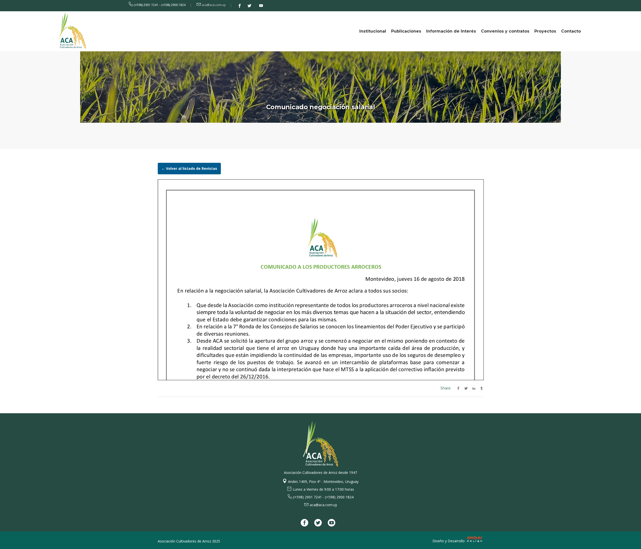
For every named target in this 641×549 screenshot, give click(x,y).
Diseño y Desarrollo (449, 540)
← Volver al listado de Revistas (189, 168)
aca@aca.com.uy (214, 5)
